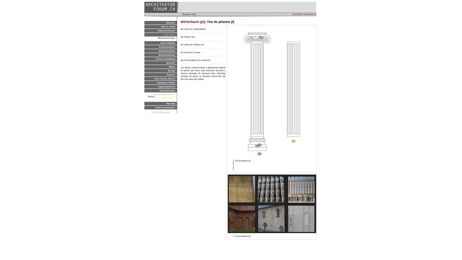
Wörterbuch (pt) (193, 22)
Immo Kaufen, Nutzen (164, 79)
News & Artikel (168, 27)
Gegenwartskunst (166, 87)
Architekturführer (167, 51)
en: (182, 37)
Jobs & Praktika (167, 43)
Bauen (172, 67)
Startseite (170, 23)
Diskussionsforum (166, 31)
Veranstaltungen (167, 91)
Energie (171, 71)
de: (182, 29)
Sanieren (171, 75)
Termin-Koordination (165, 108)
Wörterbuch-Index (166, 38)
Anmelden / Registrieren (304, 14)
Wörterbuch (169, 35)
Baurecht (170, 63)
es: (182, 60)
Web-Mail (170, 104)
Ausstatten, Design (166, 83)
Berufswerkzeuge (166, 55)
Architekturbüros (167, 47)
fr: (182, 45)
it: (182, 52)
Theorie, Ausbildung (165, 59)
